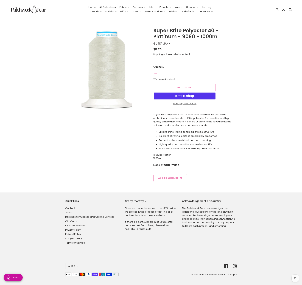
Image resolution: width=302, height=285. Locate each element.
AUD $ (71, 266)
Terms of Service (75, 242)
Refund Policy (73, 234)
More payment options (184, 103)
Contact (70, 208)
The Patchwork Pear (208, 274)
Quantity (158, 67)
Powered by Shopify (227, 274)
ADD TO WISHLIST (168, 178)
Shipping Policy (73, 238)
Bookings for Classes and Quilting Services (90, 216)
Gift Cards (71, 221)
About (69, 212)
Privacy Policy (73, 229)
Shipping (158, 54)
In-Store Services (75, 225)
